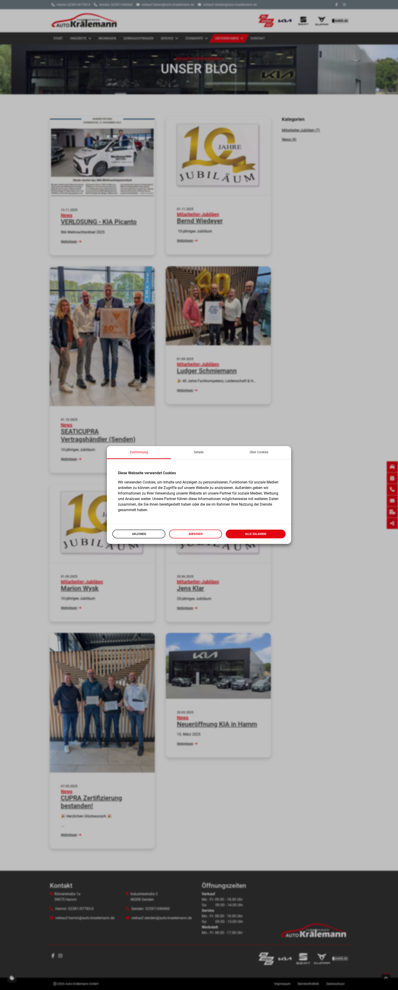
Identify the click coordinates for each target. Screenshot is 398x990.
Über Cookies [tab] (259, 452)
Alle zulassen (255, 534)
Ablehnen (139, 534)
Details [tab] (199, 452)
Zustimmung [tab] (139, 452)
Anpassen (195, 534)
